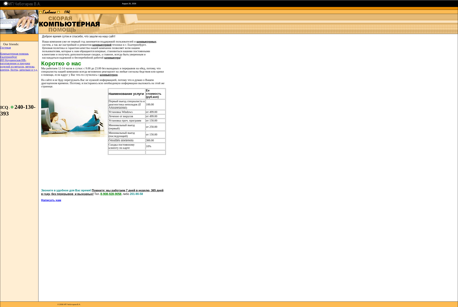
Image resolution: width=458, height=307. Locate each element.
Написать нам (51, 200)
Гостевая (5, 47)
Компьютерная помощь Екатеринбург (14, 55)
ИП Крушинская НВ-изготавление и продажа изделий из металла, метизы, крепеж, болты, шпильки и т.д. (19, 65)
